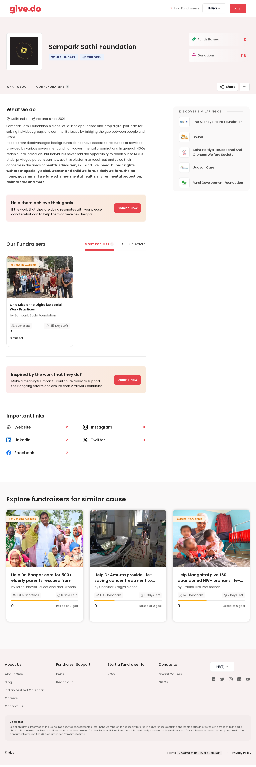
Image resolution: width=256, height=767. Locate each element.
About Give (14, 674)
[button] (63, 57)
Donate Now (127, 208)
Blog (8, 682)
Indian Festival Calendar (24, 690)
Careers (11, 698)
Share (230, 86)
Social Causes (170, 674)
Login (238, 8)
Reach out (64, 682)
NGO (111, 674)
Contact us (14, 706)
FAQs (60, 674)
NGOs (163, 682)
